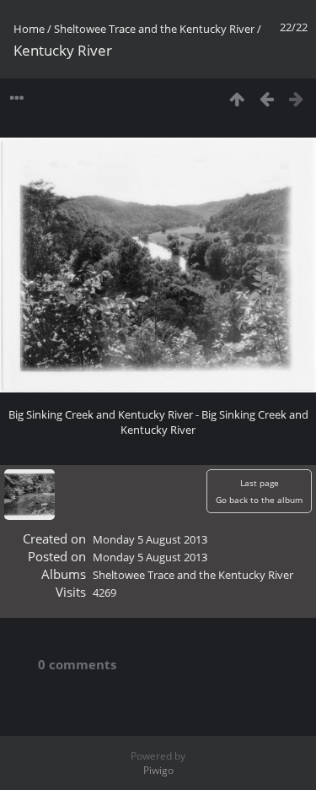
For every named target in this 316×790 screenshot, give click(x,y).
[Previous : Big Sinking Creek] (266, 98)
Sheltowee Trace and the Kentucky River (154, 28)
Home (29, 28)
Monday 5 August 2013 (150, 539)
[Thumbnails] (237, 98)
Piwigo (158, 770)
